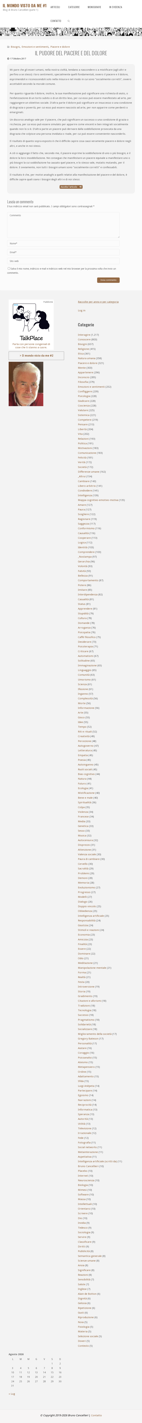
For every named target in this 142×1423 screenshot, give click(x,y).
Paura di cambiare (89, 859)
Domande (84, 623)
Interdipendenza (87, 594)
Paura (81, 509)
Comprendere (86, 552)
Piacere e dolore (60, 46)
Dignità (82, 1298)
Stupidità (83, 613)
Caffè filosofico (87, 637)
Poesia (82, 759)
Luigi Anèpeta (86, 1085)
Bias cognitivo (86, 774)
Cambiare (84, 481)
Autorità (83, 1118)
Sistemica (83, 415)
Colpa (81, 807)
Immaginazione (87, 665)
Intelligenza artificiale (91, 915)
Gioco (81, 717)
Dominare (84, 953)
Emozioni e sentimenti (35, 46)
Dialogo (82, 901)
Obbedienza (85, 911)
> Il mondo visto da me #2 (36, 355)
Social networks (87, 1147)
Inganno (83, 693)
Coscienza (84, 405)
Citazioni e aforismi (89, 1000)
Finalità (82, 944)
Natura (82, 778)
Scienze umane (87, 1260)
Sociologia (84, 1232)
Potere (82, 585)
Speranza (83, 1114)
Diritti (81, 1246)
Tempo (82, 726)
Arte (80, 712)
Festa (81, 982)
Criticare (83, 651)
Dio (80, 1218)
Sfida (81, 1081)
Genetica (83, 826)
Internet (83, 1175)
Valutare (83, 410)
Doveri (82, 1341)
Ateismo (83, 1062)
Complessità (85, 698)
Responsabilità (86, 920)
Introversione (86, 986)
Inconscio (83, 377)
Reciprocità (84, 1104)
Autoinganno (85, 764)
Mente (82, 367)
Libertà (82, 429)
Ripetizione (84, 1308)
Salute (81, 1284)
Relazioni (83, 438)
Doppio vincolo (87, 906)
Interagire (84, 334)
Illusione (83, 689)
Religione (83, 349)
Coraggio (83, 1052)
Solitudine (84, 660)
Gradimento (85, 996)
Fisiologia (83, 1326)
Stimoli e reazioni (88, 930)
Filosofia (83, 382)
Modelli (82, 896)
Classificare (84, 1241)
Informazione (86, 708)
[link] (68, 21)
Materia (82, 1331)
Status (81, 604)
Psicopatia (84, 632)
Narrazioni (84, 1100)
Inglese (82, 1289)
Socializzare (85, 1029)
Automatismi (85, 656)
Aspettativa (84, 1156)
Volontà (82, 566)
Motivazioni (85, 448)
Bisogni (15, 46)
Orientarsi (84, 1208)
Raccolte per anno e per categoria (98, 301)
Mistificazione (86, 792)
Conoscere (84, 339)
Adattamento (86, 1076)
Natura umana (86, 358)
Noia (81, 1322)
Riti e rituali (85, 731)
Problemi (83, 873)
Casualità (83, 599)
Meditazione (85, 963)
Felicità (82, 457)
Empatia (83, 755)
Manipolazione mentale (92, 967)
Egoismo (83, 1095)
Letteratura (85, 750)
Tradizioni (84, 1005)
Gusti (81, 1312)
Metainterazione (88, 1152)
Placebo (82, 1170)
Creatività (84, 736)
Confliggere (85, 391)
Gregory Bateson (88, 1038)
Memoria (83, 882)
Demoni (82, 878)
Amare (82, 504)
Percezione (84, 741)
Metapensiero (86, 1067)
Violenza (83, 811)
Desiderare (84, 641)
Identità (82, 547)
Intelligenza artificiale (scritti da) (97, 1161)
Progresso (84, 892)
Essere (82, 948)
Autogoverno (86, 745)
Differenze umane (88, 471)
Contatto (96, 1415)
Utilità (81, 1123)
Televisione (84, 1128)
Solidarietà (84, 1024)
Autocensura (85, 840)
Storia (81, 991)
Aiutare (82, 1048)
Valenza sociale (87, 854)
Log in (81, 310)
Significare (84, 1270)
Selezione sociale (88, 1336)
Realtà (81, 977)
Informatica (85, 1109)
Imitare (82, 589)
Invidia (82, 1222)
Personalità (85, 1043)
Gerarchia (84, 561)
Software (83, 1194)
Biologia (83, 1185)
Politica (82, 443)
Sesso (81, 830)
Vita (80, 433)
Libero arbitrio (87, 485)
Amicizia (83, 939)
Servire (82, 1237)
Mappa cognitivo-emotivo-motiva (98, 500)
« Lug (12, 1393)
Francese (83, 816)
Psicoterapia (85, 646)
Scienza (82, 684)
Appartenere (85, 372)
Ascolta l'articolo (69, 186)
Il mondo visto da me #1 (25, 5)
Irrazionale (84, 1133)
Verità (81, 462)
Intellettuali (85, 1204)
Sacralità (83, 868)
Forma (82, 972)
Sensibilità (84, 1279)
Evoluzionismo (86, 887)
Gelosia (82, 1303)
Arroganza (84, 627)
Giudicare (83, 401)
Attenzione (84, 849)
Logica (82, 542)
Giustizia (83, 925)
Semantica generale (90, 1256)
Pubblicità (84, 1251)
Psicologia (84, 396)
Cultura (82, 618)
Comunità (84, 674)
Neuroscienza (86, 1180)
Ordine (82, 1071)
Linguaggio (84, 670)
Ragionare (84, 519)
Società (82, 467)
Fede (80, 1137)
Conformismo (86, 528)
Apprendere (85, 608)
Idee (80, 722)
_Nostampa (85, 556)
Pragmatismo (86, 1019)
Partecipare (85, 1090)
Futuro (82, 783)
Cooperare (84, 537)
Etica (81, 353)
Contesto (83, 1345)
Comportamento (88, 580)
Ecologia (83, 788)
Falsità (82, 571)
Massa (82, 1199)
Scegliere (83, 514)
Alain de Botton (87, 1293)
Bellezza (83, 575)
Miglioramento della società (95, 1034)
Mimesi (82, 1189)
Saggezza (83, 523)
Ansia (81, 1265)
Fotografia (84, 1142)
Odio (80, 958)
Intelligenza (85, 495)
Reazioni (83, 1274)
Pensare (83, 424)
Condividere (85, 490)
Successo (83, 1015)
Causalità (83, 533)
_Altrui (82, 476)
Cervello (83, 863)
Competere (84, 419)
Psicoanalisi (85, 1057)
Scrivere (83, 1213)
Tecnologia (84, 1010)
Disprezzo (84, 844)
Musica (82, 835)
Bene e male (85, 797)
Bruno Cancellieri (88, 1166)
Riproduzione (86, 1317)
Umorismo (84, 679)
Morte (82, 703)
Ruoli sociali (85, 769)
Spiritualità (84, 802)
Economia (84, 934)
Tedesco (83, 1227)
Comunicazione (87, 452)
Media (81, 821)
